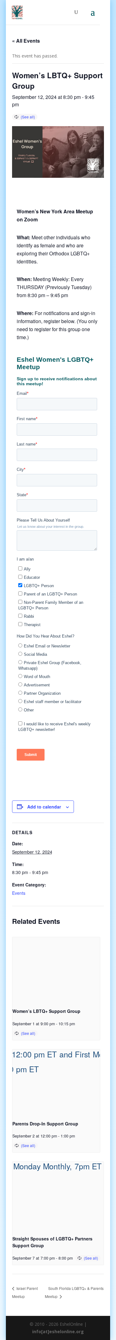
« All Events (26, 40)
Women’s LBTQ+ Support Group (46, 1011)
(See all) (28, 116)
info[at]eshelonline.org (58, 1331)
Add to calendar (44, 807)
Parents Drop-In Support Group (45, 1123)
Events (18, 893)
